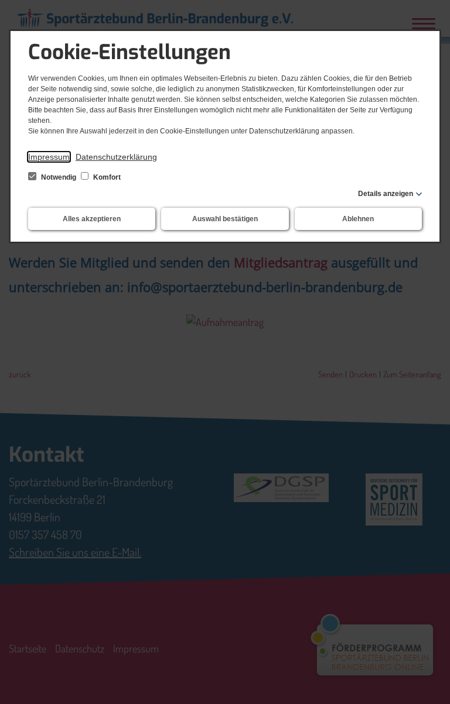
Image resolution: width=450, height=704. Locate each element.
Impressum (49, 157)
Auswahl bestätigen (225, 219)
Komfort (106, 177)
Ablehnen (358, 219)
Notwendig (58, 177)
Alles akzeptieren (92, 219)
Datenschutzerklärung (116, 157)
